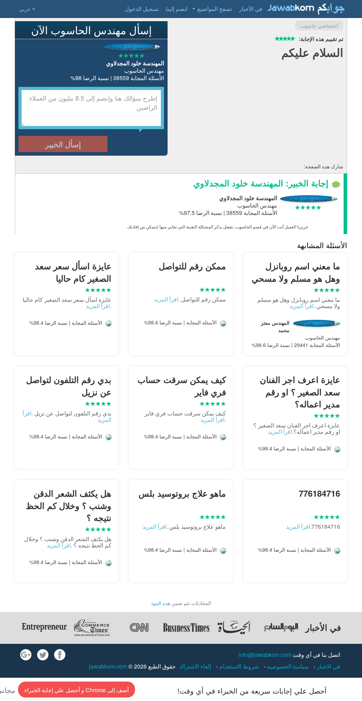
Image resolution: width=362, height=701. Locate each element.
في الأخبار (250, 9)
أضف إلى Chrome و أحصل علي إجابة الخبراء (76, 690)
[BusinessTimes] (186, 627)
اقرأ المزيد (302, 306)
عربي (24, 8)
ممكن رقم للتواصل (192, 266)
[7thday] (281, 627)
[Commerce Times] (92, 627)
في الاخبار (327, 666)
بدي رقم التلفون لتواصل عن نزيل (68, 385)
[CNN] (139, 627)
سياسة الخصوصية (287, 666)
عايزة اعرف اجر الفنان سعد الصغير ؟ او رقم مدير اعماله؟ (300, 391)
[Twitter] (42, 654)
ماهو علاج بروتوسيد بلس (182, 493)
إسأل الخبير (63, 144)
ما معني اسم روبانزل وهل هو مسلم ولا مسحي (296, 272)
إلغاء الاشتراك (195, 666)
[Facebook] (59, 654)
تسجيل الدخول (142, 9)
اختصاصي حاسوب (319, 25)
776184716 (319, 493)
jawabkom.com (108, 666)
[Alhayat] (234, 627)
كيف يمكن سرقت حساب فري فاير (182, 385)
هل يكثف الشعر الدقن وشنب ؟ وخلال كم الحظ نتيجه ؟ (68, 505)
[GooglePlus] (25, 654)
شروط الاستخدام (238, 666)
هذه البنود (160, 602)
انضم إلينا (176, 9)
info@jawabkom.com (265, 655)
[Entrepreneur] (44, 627)
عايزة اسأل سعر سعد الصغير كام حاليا (73, 272)
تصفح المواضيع (214, 9)
